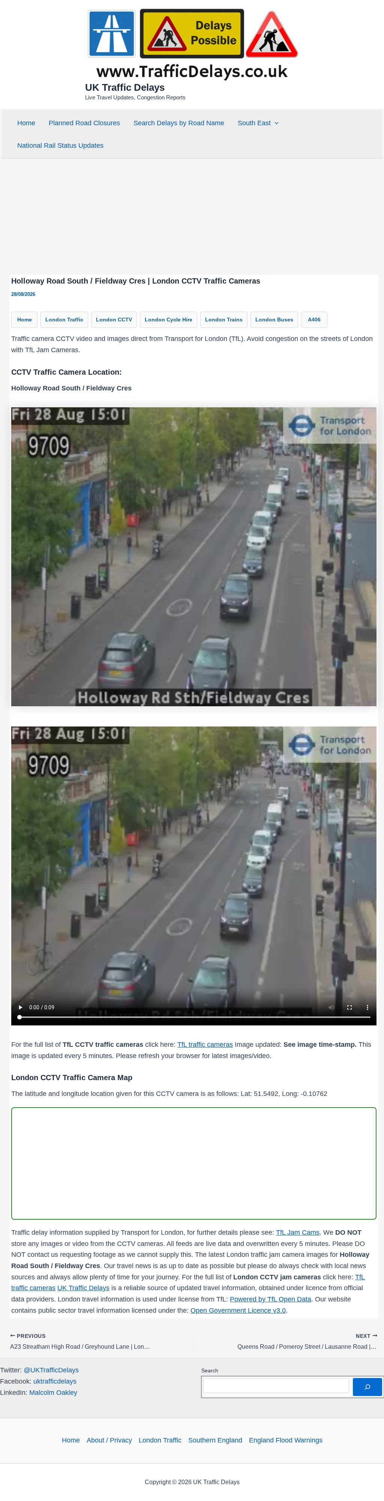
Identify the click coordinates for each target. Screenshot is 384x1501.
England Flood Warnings (285, 1440)
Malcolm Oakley (53, 1392)
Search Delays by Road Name (179, 123)
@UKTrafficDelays (51, 1370)
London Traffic (64, 320)
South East (254, 123)
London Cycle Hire (168, 320)
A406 (314, 320)
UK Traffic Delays (125, 87)
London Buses (274, 320)
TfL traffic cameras (205, 1044)
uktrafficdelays (54, 1381)
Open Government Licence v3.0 (238, 1310)
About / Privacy (109, 1440)
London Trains (224, 320)
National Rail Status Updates (60, 145)
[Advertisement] (192, 216)
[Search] (367, 1387)
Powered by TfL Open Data (270, 1299)
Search (209, 1370)
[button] (275, 123)
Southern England (215, 1440)
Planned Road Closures (84, 123)
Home (26, 123)
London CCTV (114, 320)
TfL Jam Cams (298, 1232)
